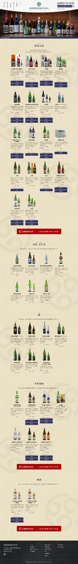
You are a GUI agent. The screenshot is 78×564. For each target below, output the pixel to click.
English (63, 9)
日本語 (58, 8)
